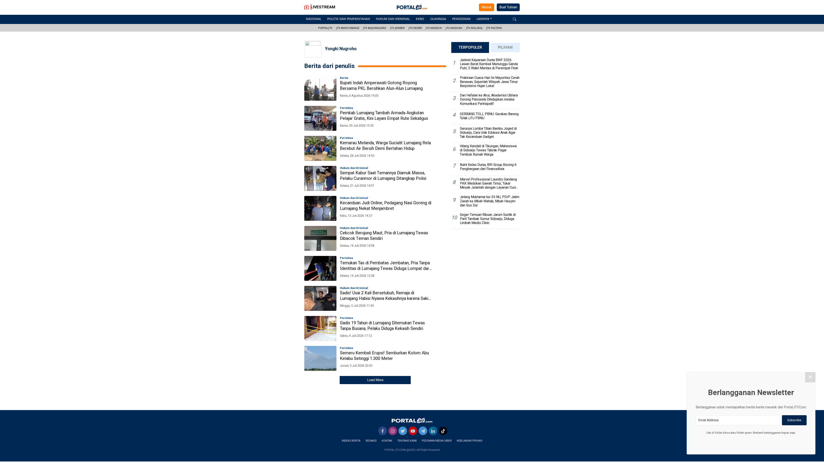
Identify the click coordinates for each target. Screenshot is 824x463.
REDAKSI (371, 441)
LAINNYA (483, 19)
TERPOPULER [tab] (470, 47)
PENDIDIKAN (461, 19)
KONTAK (387, 441)
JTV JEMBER (397, 28)
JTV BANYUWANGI (347, 28)
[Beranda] (412, 420)
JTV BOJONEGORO (374, 28)
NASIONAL (313, 19)
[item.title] (320, 88)
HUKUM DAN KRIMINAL (393, 19)
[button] (514, 19)
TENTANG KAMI (407, 441)
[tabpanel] (485, 142)
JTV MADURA (454, 28)
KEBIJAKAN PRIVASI (469, 441)
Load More (375, 380)
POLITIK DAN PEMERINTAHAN (348, 19)
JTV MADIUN (434, 28)
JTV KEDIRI (415, 28)
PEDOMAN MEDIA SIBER (437, 441)
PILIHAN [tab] (505, 47)
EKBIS (420, 19)
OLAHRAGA (438, 19)
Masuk (487, 7)
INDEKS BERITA (351, 441)
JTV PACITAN (494, 28)
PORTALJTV (325, 28)
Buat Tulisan (508, 7)
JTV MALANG (474, 28)
